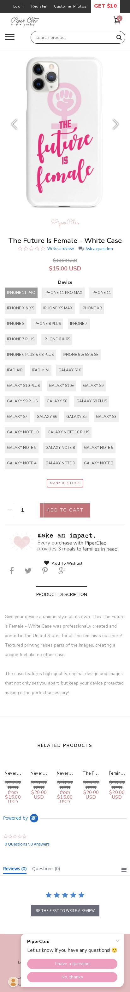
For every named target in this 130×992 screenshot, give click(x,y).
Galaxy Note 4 (21, 463)
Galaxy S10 (69, 370)
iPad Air (15, 370)
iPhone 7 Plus (20, 339)
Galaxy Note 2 (98, 463)
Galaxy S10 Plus (23, 385)
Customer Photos (70, 6)
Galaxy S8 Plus (91, 401)
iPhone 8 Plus (47, 323)
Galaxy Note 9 (21, 447)
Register (38, 6)
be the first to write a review (65, 910)
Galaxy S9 (93, 385)
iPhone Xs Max (58, 308)
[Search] (119, 37)
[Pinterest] (45, 570)
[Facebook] (11, 570)
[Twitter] (28, 570)
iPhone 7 (78, 323)
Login (18, 6)
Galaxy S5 (76, 416)
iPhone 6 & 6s (57, 339)
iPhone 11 (101, 292)
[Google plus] (61, 570)
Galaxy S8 (57, 401)
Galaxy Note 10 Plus (68, 432)
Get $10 (105, 6)
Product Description (61, 595)
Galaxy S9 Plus (22, 401)
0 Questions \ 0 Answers (27, 844)
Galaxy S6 (47, 416)
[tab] (15, 870)
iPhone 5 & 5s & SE (80, 354)
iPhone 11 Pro (21, 292)
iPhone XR (92, 308)
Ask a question (99, 248)
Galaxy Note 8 (60, 447)
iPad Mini (40, 370)
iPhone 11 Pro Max (63, 292)
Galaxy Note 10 (22, 432)
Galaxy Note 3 (60, 463)
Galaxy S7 (17, 416)
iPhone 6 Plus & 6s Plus (30, 354)
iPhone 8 (15, 323)
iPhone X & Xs (20, 308)
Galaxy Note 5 (98, 447)
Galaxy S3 (106, 416)
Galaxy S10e (61, 385)
